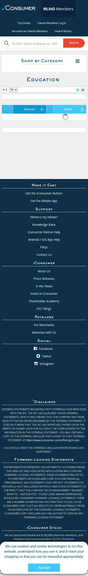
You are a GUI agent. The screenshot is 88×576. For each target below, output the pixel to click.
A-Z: (5, 89)
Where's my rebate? (44, 217)
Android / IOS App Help (44, 240)
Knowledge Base (44, 225)
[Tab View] (82, 90)
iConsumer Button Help (44, 232)
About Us (44, 271)
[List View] (77, 90)
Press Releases (44, 279)
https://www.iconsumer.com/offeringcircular (52, 440)
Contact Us (44, 255)
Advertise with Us (44, 332)
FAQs (44, 247)
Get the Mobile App (44, 201)
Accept (44, 567)
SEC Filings (44, 309)
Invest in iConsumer (44, 294)
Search (74, 42)
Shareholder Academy (44, 301)
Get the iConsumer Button (44, 193)
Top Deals (24, 23)
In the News (44, 286)
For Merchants (44, 325)
